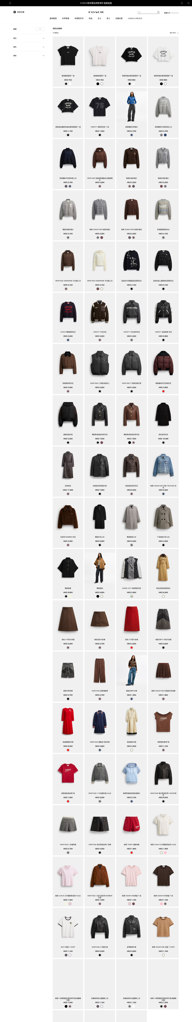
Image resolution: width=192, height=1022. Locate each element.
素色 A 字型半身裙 (131, 639)
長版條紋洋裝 (131, 742)
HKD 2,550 (131, 182)
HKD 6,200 (163, 592)
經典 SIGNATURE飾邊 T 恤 (131, 896)
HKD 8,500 (131, 490)
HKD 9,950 (163, 336)
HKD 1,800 (131, 849)
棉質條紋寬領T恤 (163, 742)
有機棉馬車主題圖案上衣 (99, 998)
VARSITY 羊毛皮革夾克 (131, 332)
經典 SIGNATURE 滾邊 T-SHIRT (163, 947)
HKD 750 (68, 80)
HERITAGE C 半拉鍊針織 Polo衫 (99, 793)
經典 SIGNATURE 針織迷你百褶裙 (163, 691)
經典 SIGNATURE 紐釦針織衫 (99, 229)
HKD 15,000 (163, 439)
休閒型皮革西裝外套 (100, 486)
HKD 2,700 (131, 131)
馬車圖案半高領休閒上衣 (163, 127)
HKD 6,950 (99, 541)
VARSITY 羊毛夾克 (99, 332)
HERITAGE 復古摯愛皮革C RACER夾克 (163, 794)
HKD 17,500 (68, 490)
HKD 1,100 (163, 746)
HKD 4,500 (68, 387)
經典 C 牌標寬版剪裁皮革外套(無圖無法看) (68, 999)
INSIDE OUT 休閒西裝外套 (131, 588)
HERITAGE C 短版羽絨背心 (99, 383)
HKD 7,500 (99, 439)
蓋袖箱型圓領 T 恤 (68, 76)
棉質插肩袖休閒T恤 (68, 793)
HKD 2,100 (131, 797)
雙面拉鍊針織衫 (68, 229)
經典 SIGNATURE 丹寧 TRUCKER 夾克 (163, 486)
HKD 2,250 (99, 234)
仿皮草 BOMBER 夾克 (68, 537)
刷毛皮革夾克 (163, 434)
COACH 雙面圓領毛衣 (68, 332)
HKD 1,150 (68, 131)
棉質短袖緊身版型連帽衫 (131, 793)
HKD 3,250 (99, 336)
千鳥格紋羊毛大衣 (163, 537)
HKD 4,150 (163, 234)
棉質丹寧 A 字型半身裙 (163, 639)
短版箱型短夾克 (68, 383)
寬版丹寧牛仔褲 (131, 691)
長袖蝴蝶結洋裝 (68, 742)
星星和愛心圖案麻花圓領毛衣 (163, 281)
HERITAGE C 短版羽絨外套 (131, 383)
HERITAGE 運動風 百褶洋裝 (100, 742)
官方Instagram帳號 (94, 3)
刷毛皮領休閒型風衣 (163, 588)
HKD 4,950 (163, 387)
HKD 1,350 (99, 131)
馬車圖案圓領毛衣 (163, 229)
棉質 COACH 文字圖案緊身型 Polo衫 (163, 844)
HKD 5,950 (131, 592)
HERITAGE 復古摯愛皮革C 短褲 (100, 844)
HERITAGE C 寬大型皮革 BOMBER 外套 (99, 896)
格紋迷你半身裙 (99, 639)
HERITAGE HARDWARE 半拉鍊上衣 (68, 281)
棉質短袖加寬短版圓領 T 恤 (131, 76)
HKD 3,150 (68, 234)
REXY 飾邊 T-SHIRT (68, 947)
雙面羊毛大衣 (99, 537)
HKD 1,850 (163, 695)
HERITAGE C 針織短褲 (68, 844)
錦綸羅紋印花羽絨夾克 (163, 383)
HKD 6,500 (131, 541)
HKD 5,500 (131, 336)
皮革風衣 (68, 486)
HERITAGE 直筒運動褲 (100, 691)
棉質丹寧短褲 (68, 691)
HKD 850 (131, 80)
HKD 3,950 (99, 746)
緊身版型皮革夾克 (131, 486)
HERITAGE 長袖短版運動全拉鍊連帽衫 (100, 179)
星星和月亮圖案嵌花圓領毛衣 (131, 281)
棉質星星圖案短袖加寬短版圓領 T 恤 (68, 127)
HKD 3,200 (99, 182)
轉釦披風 (68, 588)
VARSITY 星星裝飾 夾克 (163, 332)
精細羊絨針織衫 (131, 178)
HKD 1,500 (68, 797)
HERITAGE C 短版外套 (100, 947)
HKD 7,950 (99, 490)
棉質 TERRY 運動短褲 (131, 844)
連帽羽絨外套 (68, 434)
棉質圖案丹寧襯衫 (131, 127)
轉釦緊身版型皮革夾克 (100, 434)
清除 (40, 29)
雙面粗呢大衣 (131, 537)
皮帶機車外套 (131, 947)
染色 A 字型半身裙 (68, 639)
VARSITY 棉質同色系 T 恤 (100, 127)
